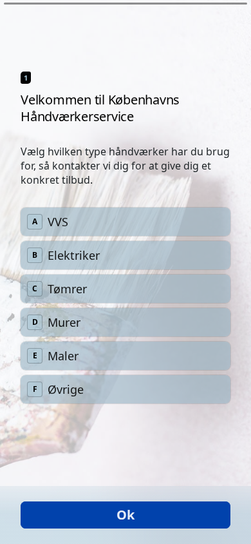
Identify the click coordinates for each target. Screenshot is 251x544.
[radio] (125, 222)
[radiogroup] (125, 305)
